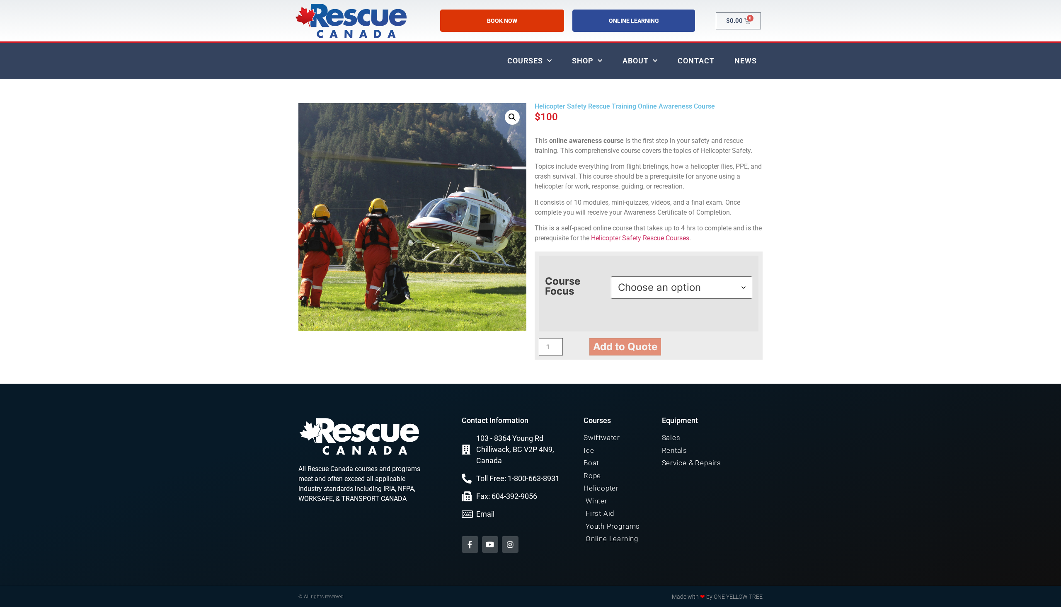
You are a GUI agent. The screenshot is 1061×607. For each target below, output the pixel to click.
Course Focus (562, 286)
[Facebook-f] (470, 544)
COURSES (525, 60)
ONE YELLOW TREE (738, 596)
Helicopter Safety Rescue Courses (640, 238)
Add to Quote (625, 347)
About (636, 60)
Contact (696, 60)
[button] (512, 117)
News (745, 60)
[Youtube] (490, 544)
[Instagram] (510, 544)
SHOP (582, 60)
